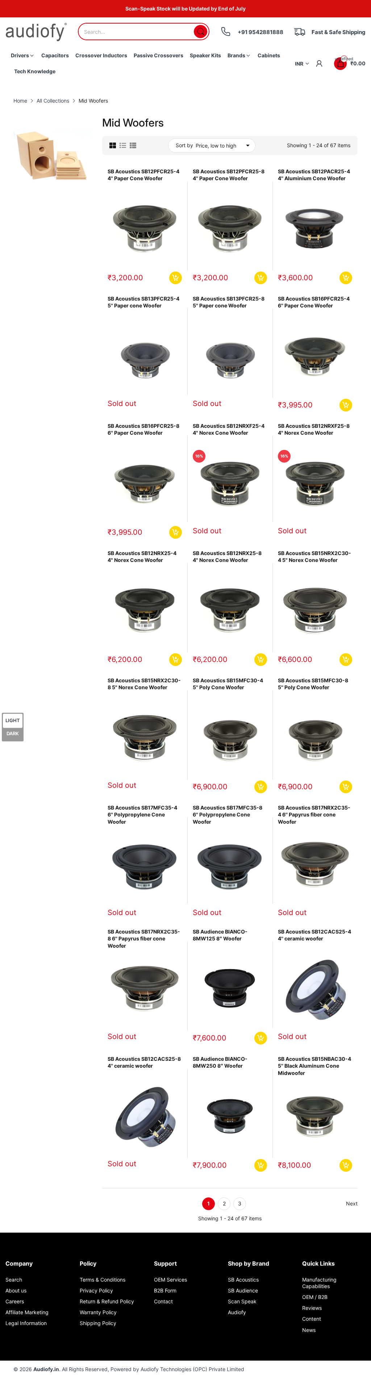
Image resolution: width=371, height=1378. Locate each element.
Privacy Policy (96, 1290)
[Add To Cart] (175, 278)
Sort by (184, 145)
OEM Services (170, 1279)
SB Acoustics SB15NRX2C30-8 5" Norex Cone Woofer (144, 684)
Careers (14, 1301)
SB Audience (243, 1290)
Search (13, 1279)
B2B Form (165, 1290)
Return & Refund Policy (107, 1301)
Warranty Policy (98, 1312)
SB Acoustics (243, 1279)
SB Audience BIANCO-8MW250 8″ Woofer (220, 1062)
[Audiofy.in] (36, 32)
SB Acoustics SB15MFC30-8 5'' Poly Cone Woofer (313, 684)
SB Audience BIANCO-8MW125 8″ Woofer (220, 935)
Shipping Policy (98, 1323)
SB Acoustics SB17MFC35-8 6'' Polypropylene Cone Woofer (227, 814)
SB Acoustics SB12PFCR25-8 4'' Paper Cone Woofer (228, 175)
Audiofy (237, 1312)
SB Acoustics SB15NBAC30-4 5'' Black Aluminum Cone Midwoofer (314, 1066)
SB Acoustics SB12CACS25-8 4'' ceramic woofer (144, 1062)
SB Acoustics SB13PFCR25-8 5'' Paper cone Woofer (228, 302)
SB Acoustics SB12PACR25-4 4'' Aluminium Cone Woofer (314, 175)
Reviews (312, 1308)
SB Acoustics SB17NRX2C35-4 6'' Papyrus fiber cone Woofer (314, 814)
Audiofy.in (46, 1369)
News (309, 1330)
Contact (163, 1301)
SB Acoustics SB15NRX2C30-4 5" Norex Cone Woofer (314, 556)
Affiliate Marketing (27, 1312)
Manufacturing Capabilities (319, 1282)
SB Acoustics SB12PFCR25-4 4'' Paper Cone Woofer (143, 175)
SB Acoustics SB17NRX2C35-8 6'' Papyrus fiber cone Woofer (144, 938)
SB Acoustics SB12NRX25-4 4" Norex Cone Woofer (142, 556)
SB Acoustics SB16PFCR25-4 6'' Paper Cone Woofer (314, 302)
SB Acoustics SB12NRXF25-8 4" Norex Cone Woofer (314, 429)
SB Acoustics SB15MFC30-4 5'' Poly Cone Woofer (228, 684)
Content (311, 1319)
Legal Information (26, 1323)
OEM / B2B (315, 1297)
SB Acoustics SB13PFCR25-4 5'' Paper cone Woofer (143, 302)
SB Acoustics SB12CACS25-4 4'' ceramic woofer (314, 935)
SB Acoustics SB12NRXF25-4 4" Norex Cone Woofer (228, 429)
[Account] (319, 63)
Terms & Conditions (102, 1279)
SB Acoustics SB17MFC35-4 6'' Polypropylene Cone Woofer (142, 814)
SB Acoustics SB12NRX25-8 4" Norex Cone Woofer (227, 556)
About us (15, 1290)
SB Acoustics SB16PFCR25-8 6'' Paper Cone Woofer (143, 429)
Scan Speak (242, 1301)
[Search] (200, 31)
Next (352, 1203)
